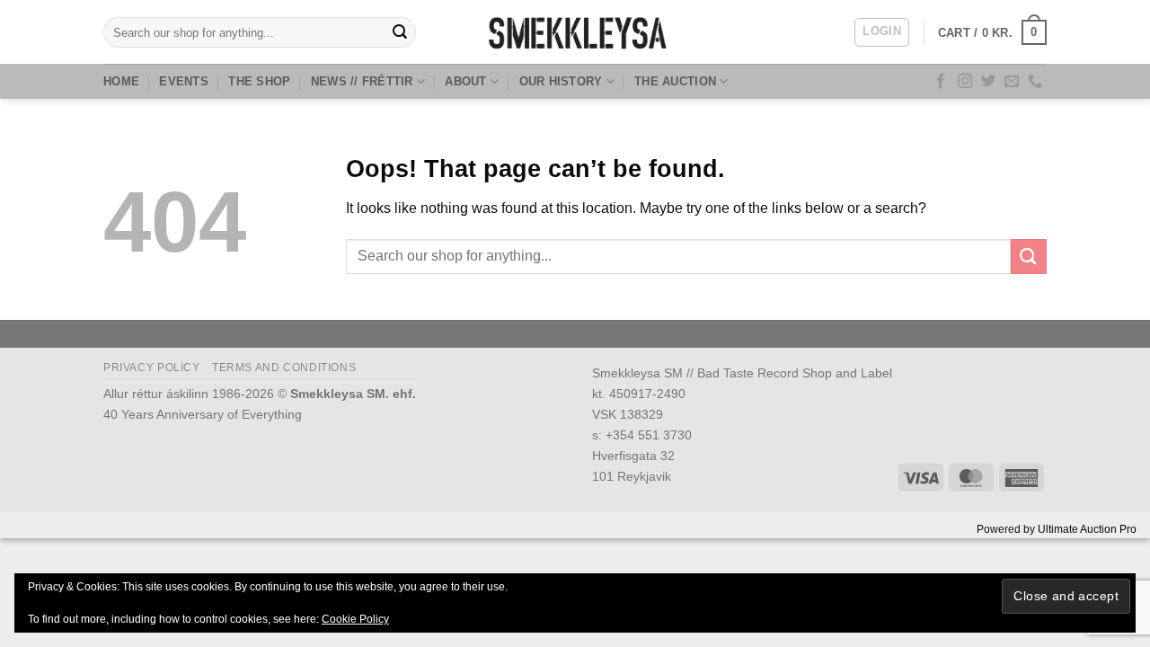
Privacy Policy (151, 367)
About (465, 81)
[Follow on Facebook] (940, 82)
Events (183, 81)
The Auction (675, 81)
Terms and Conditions (284, 367)
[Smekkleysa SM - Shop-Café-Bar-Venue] (575, 32)
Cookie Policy (355, 619)
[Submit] (400, 32)
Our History (561, 81)
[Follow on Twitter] (988, 82)
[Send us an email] (1011, 82)
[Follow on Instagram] (965, 82)
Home (121, 81)
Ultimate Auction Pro (1087, 529)
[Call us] (1035, 82)
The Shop (259, 81)
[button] (881, 32)
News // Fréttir (362, 81)
